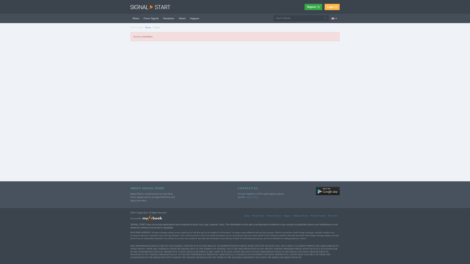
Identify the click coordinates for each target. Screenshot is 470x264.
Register (311, 7)
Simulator (168, 18)
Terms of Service (274, 215)
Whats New (333, 215)
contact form (251, 197)
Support (194, 18)
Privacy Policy (258, 215)
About (182, 18)
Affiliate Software (300, 215)
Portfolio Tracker (318, 215)
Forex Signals (151, 18)
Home (136, 18)
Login (330, 7)
